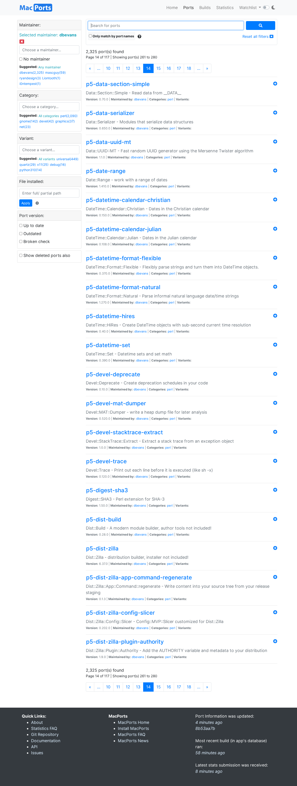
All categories (49, 116)
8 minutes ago (209, 771)
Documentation (45, 740)
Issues (37, 752)
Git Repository (45, 734)
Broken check (36, 241)
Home (172, 7)
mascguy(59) (55, 72)
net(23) (25, 127)
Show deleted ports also (46, 255)
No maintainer (36, 59)
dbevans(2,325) (31, 72)
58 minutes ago (210, 752)
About (37, 722)
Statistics (225, 7)
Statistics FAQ (44, 728)
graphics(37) (65, 121)
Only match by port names (113, 36)
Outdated (31, 233)
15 (158, 68)
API (34, 746)
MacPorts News (133, 740)
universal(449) (67, 159)
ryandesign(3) (30, 78)
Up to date (33, 225)
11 (118, 68)
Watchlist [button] (248, 7)
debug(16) (58, 164)
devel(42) (46, 121)
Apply (25, 203)
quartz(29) (27, 164)
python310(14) (30, 170)
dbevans (140, 99)
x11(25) (42, 164)
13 (138, 68)
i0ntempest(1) (30, 84)
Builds (205, 7)
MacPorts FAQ (131, 734)
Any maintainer (49, 67)
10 (108, 68)
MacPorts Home (133, 722)
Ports (188, 7)
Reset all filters (256, 36)
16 (169, 68)
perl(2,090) (68, 116)
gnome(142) (28, 121)
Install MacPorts (133, 728)
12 (128, 68)
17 (179, 68)
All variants (47, 159)
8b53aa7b (205, 728)
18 (189, 68)
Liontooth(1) (51, 78)
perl (170, 99)
